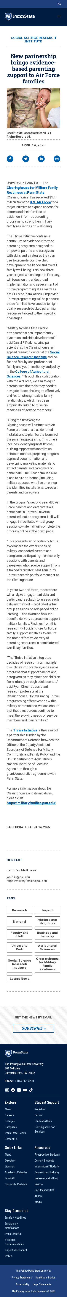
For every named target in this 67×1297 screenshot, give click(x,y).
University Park (19, 947)
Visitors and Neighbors (47, 921)
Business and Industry (47, 934)
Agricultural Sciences (47, 947)
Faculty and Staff (19, 934)
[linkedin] (41, 159)
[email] (57, 159)
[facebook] (10, 159)
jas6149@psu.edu (18, 877)
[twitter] (25, 159)
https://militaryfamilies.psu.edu (27, 881)
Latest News (19, 978)
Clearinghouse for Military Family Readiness (47, 964)
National (19, 921)
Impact (47, 910)
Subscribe (32, 1028)
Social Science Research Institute (33, 39)
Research (19, 910)
